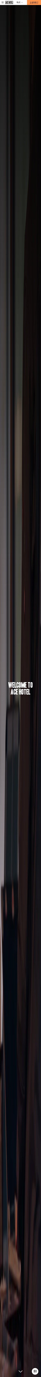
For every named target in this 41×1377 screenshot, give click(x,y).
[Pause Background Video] (35, 1371)
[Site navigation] (2, 2)
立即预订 (34, 3)
